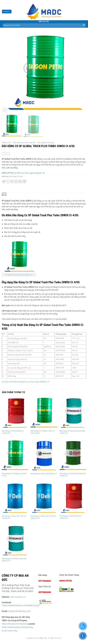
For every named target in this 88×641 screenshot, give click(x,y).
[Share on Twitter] (12, 181)
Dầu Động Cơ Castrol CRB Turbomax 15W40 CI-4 (73, 475)
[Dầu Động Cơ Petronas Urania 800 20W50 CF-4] (15, 540)
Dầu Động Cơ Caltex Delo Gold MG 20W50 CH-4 (43, 517)
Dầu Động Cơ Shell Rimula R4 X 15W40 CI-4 (71, 517)
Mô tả (4, 195)
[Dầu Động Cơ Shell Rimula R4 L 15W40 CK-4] (15, 412)
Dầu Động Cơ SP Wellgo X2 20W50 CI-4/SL (14, 475)
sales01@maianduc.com (19, 611)
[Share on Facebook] (8, 181)
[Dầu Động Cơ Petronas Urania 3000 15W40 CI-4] (73, 412)
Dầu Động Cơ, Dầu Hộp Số (24, 143)
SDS (53, 319)
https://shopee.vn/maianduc (15, 623)
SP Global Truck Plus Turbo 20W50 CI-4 (19, 275)
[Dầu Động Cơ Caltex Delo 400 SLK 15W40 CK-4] (15, 498)
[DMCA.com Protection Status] (66, 589)
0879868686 (44, 592)
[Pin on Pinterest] (20, 181)
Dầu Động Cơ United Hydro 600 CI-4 (44, 474)
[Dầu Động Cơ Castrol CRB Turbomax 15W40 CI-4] (73, 455)
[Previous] (6, 72)
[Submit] (84, 25)
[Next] (82, 72)
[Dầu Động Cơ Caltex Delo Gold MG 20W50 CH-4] (44, 498)
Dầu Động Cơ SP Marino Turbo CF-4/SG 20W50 (43, 432)
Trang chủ (6, 143)
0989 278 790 (44, 21)
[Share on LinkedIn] (24, 181)
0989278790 (65, 580)
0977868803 (44, 580)
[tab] (4, 195)
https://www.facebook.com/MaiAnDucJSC (21, 605)
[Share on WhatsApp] (4, 181)
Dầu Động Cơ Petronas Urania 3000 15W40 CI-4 (72, 432)
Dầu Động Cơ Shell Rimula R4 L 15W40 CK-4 (13, 432)
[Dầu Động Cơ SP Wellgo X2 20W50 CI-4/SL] (15, 455)
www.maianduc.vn (18, 597)
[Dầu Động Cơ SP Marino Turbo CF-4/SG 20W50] (44, 412)
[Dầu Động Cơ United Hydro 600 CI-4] (44, 455)
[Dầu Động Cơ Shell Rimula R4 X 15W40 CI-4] (73, 498)
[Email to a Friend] (16, 181)
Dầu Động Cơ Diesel (46, 143)
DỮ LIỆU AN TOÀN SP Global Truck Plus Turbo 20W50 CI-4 (25, 382)
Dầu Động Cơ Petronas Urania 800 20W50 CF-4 (14, 560)
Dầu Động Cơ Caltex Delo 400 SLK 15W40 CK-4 (14, 517)
